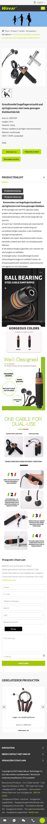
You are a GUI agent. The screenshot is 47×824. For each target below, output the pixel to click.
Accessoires (30, 31)
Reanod (18, 777)
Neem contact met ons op (16, 754)
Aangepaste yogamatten (17, 812)
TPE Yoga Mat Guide (34, 786)
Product (14, 31)
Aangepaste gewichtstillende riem (29, 802)
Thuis (7, 31)
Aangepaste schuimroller (13, 805)
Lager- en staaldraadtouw (24, 717)
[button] (4, 707)
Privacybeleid (29, 777)
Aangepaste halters (14, 809)
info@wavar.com (9, 580)
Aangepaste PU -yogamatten (15, 789)
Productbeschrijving (12, 191)
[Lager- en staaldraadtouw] (23, 700)
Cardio (21, 31)
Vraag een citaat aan (12, 197)
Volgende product (32, 152)
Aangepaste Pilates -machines (16, 799)
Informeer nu (23, 730)
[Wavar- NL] (9, 8)
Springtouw (6, 34)
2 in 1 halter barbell (30, 782)
